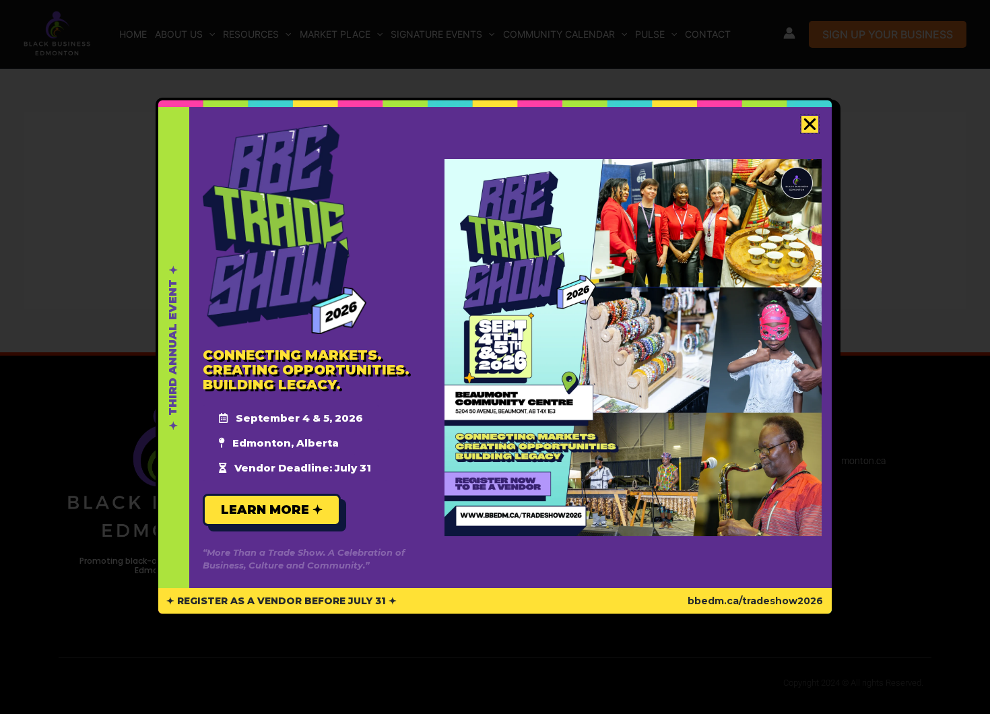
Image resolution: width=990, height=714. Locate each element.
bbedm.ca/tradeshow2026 (755, 601)
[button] (809, 124)
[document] (495, 357)
